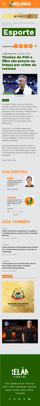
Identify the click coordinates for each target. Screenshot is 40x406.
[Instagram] (14, 399)
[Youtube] (29, 399)
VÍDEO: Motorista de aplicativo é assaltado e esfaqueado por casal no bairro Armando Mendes (19, 233)
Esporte (9, 23)
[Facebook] (16, 46)
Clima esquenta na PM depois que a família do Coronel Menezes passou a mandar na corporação (20, 249)
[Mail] (19, 399)
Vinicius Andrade (12, 189)
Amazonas (6, 245)
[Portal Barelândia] (20, 4)
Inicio (3, 23)
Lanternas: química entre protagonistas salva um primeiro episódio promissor (14, 183)
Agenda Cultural (12, 197)
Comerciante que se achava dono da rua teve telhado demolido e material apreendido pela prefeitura (19, 265)
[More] (35, 46)
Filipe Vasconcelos (10, 53)
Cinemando (10, 178)
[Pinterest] (26, 46)
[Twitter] (21, 46)
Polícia (5, 228)
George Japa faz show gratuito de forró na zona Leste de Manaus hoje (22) (15, 202)
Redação (10, 208)
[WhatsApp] (30, 46)
